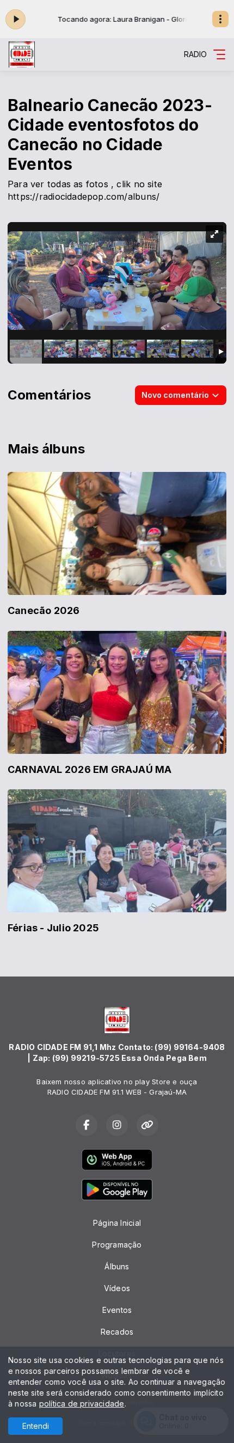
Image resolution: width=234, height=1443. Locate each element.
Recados (117, 1331)
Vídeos (117, 1288)
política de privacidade (82, 1403)
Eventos (117, 1310)
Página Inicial (117, 1222)
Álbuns (116, 1266)
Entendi (35, 1425)
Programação (116, 1244)
